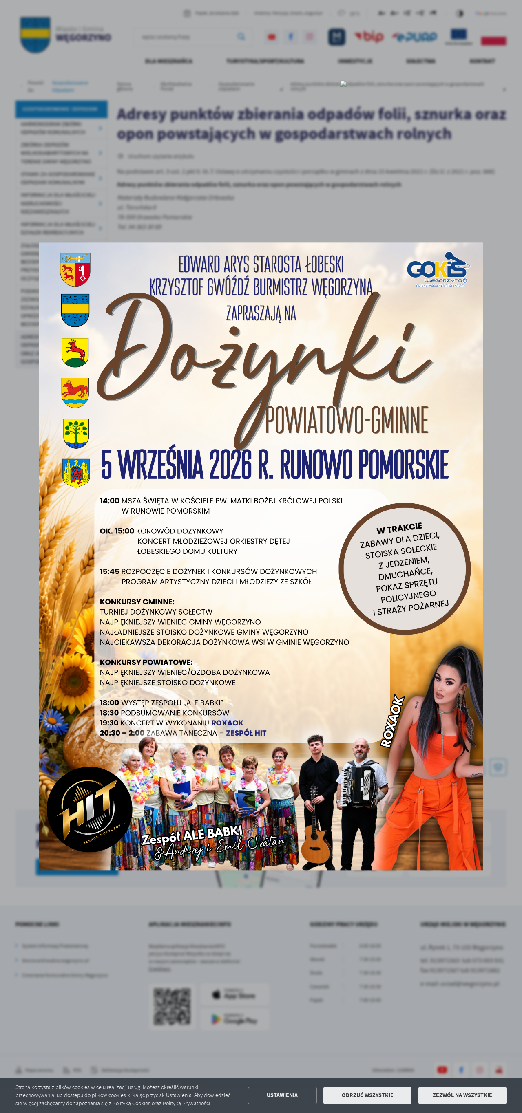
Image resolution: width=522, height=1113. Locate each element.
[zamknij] (343, 83)
